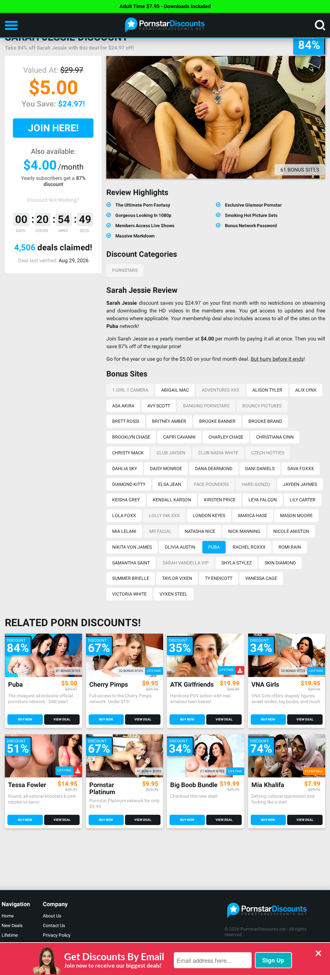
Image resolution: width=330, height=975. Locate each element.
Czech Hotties (267, 452)
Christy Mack (128, 452)
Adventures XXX (220, 390)
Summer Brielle (130, 578)
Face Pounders (211, 484)
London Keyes (209, 515)
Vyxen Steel (174, 594)
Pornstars (125, 270)
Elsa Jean (169, 484)
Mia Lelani (124, 531)
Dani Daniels (260, 468)
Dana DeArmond (213, 468)
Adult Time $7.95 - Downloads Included (165, 6)
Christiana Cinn (275, 437)
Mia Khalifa (267, 785)
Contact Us (54, 925)
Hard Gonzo (256, 484)
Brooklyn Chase (131, 437)
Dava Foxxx (300, 468)
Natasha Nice (200, 531)
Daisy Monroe (166, 468)
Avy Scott (158, 405)
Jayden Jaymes (300, 484)
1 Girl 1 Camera (130, 390)
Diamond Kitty (128, 484)
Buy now (25, 719)
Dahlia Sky (124, 468)
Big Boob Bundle (194, 785)
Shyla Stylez (236, 562)
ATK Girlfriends (192, 684)
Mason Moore (296, 515)
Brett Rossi (125, 421)
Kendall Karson (172, 499)
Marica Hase (252, 515)
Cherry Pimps (108, 684)
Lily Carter (302, 499)
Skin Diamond (280, 562)
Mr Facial (160, 531)
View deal (61, 719)
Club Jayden (171, 452)
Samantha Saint (131, 562)
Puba (214, 547)
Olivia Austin (180, 547)
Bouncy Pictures (262, 405)
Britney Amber (169, 421)
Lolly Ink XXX (164, 515)
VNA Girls (265, 684)
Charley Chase (226, 437)
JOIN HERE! (53, 128)
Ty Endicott (218, 578)
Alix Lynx (305, 390)
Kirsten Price (220, 499)
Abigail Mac (175, 390)
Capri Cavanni (179, 437)
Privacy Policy (57, 935)
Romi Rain (289, 547)
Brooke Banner (217, 421)
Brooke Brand (265, 421)
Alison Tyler (267, 390)
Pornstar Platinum (102, 788)
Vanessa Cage (261, 578)
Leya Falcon (262, 499)
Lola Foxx (124, 515)
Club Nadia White (218, 452)
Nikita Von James (132, 547)
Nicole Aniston (291, 531)
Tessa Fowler (27, 785)
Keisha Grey (126, 499)
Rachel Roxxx (249, 547)
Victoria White (129, 594)
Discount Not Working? (53, 200)
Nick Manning (244, 531)
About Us (52, 915)
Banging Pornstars (206, 405)
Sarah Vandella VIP (186, 562)
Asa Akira (123, 405)
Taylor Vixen (177, 578)
